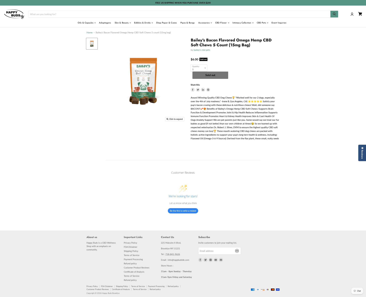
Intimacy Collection (242, 23)
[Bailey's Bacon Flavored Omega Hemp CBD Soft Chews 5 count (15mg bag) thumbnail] (92, 43)
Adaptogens (105, 23)
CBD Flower (221, 23)
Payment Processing (133, 259)
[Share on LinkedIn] (203, 90)
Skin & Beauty (122, 23)
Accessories (204, 23)
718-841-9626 (172, 254)
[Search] (334, 14)
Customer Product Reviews (136, 267)
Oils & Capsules (86, 23)
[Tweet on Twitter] (198, 90)
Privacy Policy (130, 242)
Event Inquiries (278, 23)
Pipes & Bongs (187, 23)
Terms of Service (131, 255)
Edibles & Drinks (142, 23)
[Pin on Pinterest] (208, 90)
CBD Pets (262, 23)
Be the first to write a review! (183, 210)
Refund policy (130, 263)
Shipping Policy (131, 251)
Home (89, 32)
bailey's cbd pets (202, 49)
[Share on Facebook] (193, 90)
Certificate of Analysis (134, 271)
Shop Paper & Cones (166, 23)
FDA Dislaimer (130, 247)
